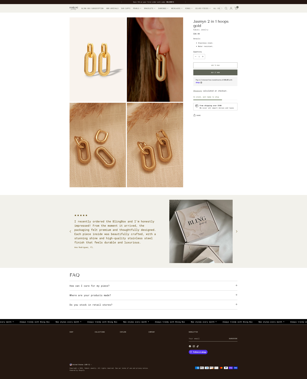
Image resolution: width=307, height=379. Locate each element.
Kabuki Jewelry (200, 29)
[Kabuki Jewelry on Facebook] (190, 346)
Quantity (197, 51)
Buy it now (215, 72)
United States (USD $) (81, 364)
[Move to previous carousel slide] (70, 231)
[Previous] (121, 2)
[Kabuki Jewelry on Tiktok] (197, 346)
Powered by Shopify (77, 370)
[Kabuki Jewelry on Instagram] (194, 346)
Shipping (197, 90)
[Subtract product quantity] (195, 56)
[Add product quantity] (203, 56)
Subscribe (233, 338)
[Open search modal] (226, 8)
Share (198, 115)
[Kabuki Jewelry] (74, 8)
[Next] (185, 2)
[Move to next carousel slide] (236, 231)
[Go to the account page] (231, 8)
